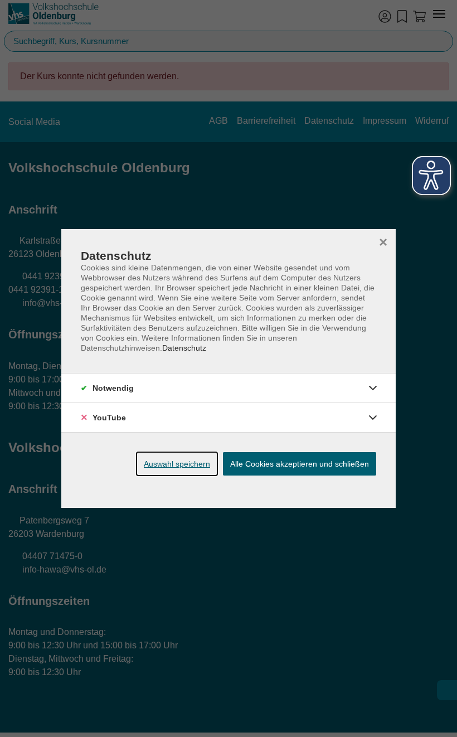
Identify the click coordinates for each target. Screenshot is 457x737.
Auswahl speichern (177, 463)
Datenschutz (184, 347)
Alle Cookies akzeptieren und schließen (299, 463)
